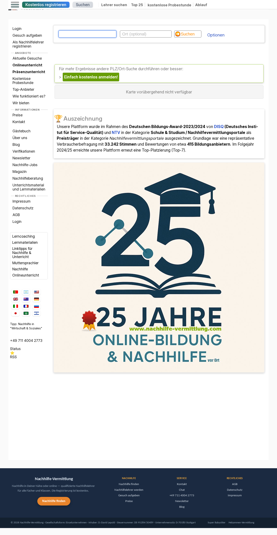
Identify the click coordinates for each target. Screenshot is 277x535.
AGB (16, 215)
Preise (18, 115)
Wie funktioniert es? (29, 96)
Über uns (20, 138)
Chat (182, 490)
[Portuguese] (15, 292)
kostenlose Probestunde (169, 5)
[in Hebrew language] (36, 313)
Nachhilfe (20, 269)
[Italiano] (15, 306)
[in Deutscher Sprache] (36, 299)
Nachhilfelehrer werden (128, 490)
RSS (13, 357)
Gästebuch (22, 131)
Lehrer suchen (114, 5)
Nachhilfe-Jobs (25, 165)
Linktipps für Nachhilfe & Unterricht (22, 252)
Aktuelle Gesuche (27, 58)
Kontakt (19, 122)
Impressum (22, 201)
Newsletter (21, 158)
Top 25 (137, 5)
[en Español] (26, 292)
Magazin (20, 171)
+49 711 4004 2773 (26, 340)
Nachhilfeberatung (28, 178)
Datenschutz (23, 208)
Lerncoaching (23, 236)
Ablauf (201, 5)
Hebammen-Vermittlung (241, 522)
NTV (116, 132)
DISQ (219, 126)
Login (17, 29)
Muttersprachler (25, 263)
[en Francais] (26, 306)
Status (15, 349)
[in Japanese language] (15, 313)
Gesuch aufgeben (27, 35)
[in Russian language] (36, 306)
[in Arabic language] (26, 313)
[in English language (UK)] (15, 299)
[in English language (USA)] (36, 292)
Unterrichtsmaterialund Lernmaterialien (29, 187)
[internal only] (9, 453)
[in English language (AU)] (26, 299)
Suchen (83, 4)
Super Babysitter (217, 522)
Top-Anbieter (23, 89)
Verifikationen (24, 151)
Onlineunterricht (25, 275)
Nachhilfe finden (53, 501)
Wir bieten (21, 103)
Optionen (216, 35)
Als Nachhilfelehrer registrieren (28, 44)
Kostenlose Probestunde (23, 80)
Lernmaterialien (25, 242)
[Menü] (15, 5)
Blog (16, 144)
